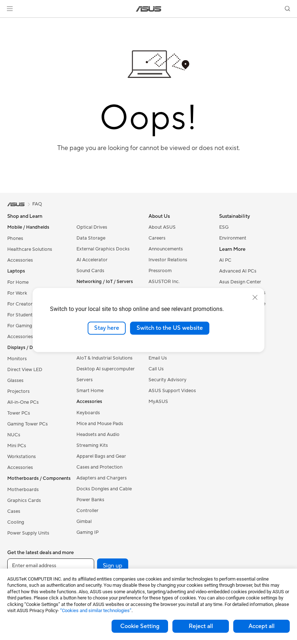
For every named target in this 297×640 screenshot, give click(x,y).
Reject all (201, 626)
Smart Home (90, 391)
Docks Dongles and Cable (104, 489)
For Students (21, 315)
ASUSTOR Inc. (164, 281)
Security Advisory (167, 380)
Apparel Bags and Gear (101, 456)
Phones (15, 238)
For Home (18, 282)
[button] (10, 8)
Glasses (15, 380)
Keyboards (88, 413)
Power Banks (90, 500)
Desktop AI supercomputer (105, 369)
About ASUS (162, 227)
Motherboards (23, 490)
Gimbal (84, 521)
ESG (224, 227)
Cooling (15, 522)
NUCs (13, 435)
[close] (255, 297)
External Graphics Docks (103, 249)
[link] (149, 9)
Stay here (106, 328)
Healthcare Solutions (29, 249)
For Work (17, 293)
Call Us (156, 369)
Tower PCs (18, 413)
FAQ (37, 204)
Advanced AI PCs (237, 271)
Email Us (157, 358)
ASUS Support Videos (172, 391)
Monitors (17, 359)
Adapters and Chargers (101, 478)
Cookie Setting (139, 626)
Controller (87, 511)
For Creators (21, 304)
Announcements (165, 249)
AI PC (225, 260)
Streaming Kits (92, 445)
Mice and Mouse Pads (99, 424)
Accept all (261, 626)
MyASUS (158, 401)
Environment (232, 238)
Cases (13, 511)
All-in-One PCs (23, 402)
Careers (157, 238)
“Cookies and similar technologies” (95, 610)
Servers (84, 380)
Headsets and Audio (98, 434)
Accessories (20, 260)
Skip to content (8, 22)
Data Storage (90, 238)
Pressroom (160, 271)
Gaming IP (87, 532)
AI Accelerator (92, 260)
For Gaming (19, 326)
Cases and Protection (99, 467)
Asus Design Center (240, 282)
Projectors (18, 391)
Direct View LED (24, 370)
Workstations (21, 457)
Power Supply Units (28, 533)
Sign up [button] (112, 565)
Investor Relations (167, 260)
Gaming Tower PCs (27, 424)
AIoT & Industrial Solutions (104, 358)
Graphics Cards (24, 500)
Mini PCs (16, 446)
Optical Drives (91, 227)
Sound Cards (90, 271)
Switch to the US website (170, 328)
